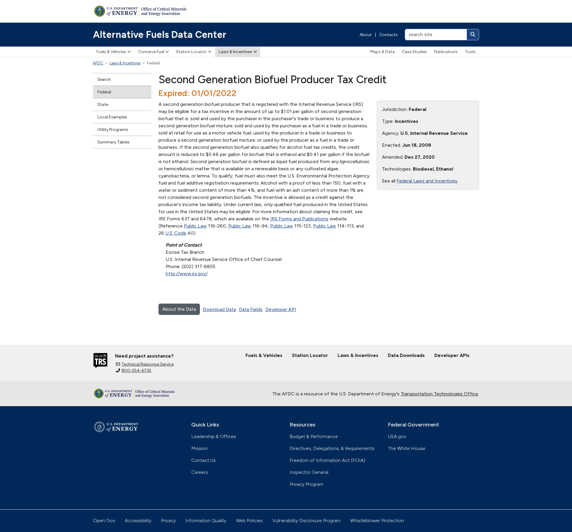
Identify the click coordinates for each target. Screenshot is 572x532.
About (366, 34)
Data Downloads (406, 355)
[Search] (473, 34)
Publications (446, 51)
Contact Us (203, 460)
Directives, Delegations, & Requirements (332, 448)
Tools (470, 51)
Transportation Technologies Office (439, 394)
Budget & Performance (314, 436)
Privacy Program (306, 484)
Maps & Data (382, 51)
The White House (406, 448)
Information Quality (205, 520)
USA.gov (397, 436)
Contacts (388, 34)
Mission (199, 448)
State (102, 104)
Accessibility (138, 520)
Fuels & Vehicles (111, 51)
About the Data (179, 309)
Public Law (195, 226)
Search (104, 79)
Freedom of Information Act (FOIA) (327, 460)
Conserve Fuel (151, 51)
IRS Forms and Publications (299, 219)
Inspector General (309, 472)
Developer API (280, 309)
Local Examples (112, 117)
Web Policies (249, 520)
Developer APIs (452, 355)
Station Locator (191, 51)
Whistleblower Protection (377, 520)
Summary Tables (113, 142)
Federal (104, 92)
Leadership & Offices (213, 436)
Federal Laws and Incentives (427, 181)
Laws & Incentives (235, 51)
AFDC (98, 63)
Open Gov (104, 520)
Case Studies (414, 51)
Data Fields (250, 309)
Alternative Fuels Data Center (159, 34)
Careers (199, 472)
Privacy (168, 520)
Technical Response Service (148, 364)
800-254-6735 (136, 370)
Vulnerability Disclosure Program (306, 520)
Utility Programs (112, 129)
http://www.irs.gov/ (187, 273)
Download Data (219, 309)
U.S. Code (175, 233)
